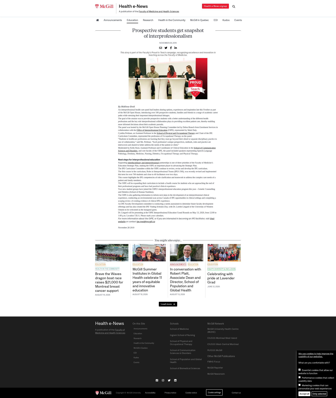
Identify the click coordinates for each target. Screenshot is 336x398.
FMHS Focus (213, 361)
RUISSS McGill (214, 350)
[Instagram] (163, 380)
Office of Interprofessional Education (152, 130)
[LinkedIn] (175, 380)
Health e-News (133, 6)
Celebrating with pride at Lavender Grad (221, 278)
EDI (216, 20)
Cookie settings (214, 392)
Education (132, 20)
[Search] (234, 7)
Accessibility (150, 393)
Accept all (304, 393)
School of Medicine (179, 329)
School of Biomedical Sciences (185, 368)
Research (148, 20)
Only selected (319, 393)
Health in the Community (171, 20)
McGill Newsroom (216, 374)
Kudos (226, 20)
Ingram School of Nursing (182, 335)
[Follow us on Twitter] (169, 380)
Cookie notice (191, 393)
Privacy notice (170, 393)
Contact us (236, 393)
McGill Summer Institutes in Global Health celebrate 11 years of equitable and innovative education (147, 279)
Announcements (113, 20)
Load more (166, 304)
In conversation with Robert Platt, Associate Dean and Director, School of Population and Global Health (185, 279)
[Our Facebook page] (157, 380)
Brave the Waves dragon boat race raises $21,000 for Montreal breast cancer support (109, 282)
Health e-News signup (215, 6)
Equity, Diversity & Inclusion (221, 269)
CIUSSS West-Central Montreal (223, 344)
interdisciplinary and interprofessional (143, 163)
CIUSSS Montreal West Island (222, 338)
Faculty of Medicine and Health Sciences (159, 11)
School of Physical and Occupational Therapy (176, 133)
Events (238, 20)
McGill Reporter (215, 367)
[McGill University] (105, 6)
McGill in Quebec (199, 20)
